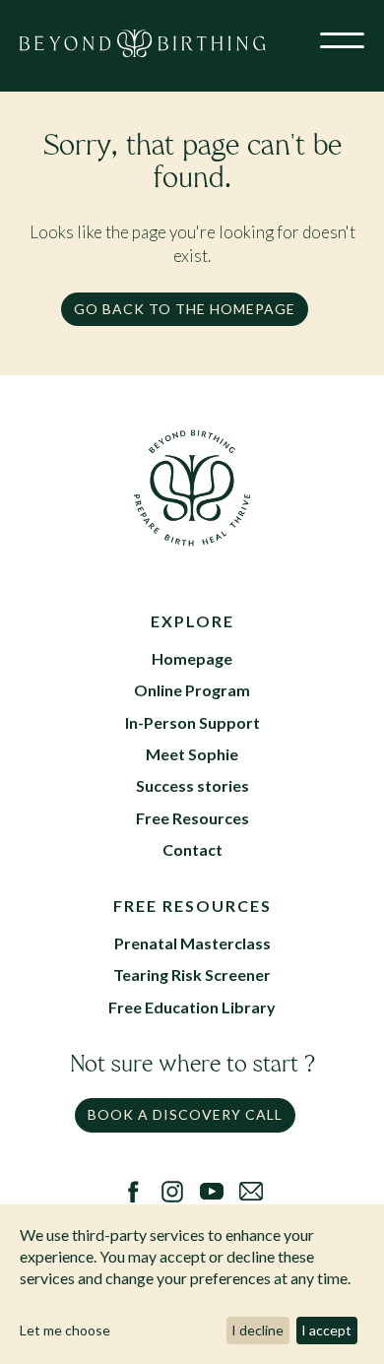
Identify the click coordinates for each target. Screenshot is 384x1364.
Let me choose (65, 1330)
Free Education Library (192, 1007)
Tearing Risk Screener (192, 974)
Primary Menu (342, 45)
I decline (257, 1330)
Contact (192, 849)
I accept (326, 1330)
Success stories (192, 785)
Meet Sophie (192, 754)
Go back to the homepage (184, 308)
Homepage (192, 658)
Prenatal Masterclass (192, 943)
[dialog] (192, 1284)
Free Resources (192, 818)
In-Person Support (192, 722)
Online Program (192, 690)
